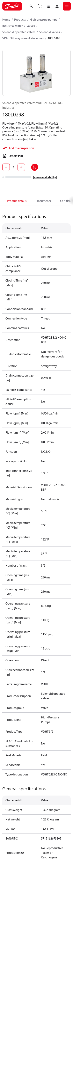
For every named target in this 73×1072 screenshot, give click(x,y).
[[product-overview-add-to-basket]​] (34, 167)
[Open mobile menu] (67, 6)
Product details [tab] (16, 201)
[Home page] (12, 6)
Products (20, 19)
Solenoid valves (49, 32)
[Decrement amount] (6, 167)
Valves (31, 26)
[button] (48, 6)
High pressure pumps (43, 19)
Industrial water (12, 26)
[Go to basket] (40, 6)
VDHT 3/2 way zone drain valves (23, 38)
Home (6, 19)
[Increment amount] (21, 167)
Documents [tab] (43, 201)
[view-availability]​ (45, 177)
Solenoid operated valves (18, 32)
